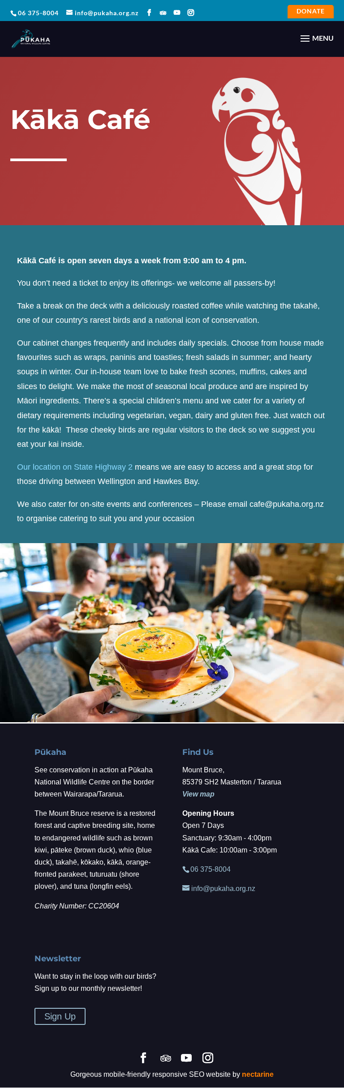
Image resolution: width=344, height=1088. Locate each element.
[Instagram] (191, 12)
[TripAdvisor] (163, 13)
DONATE (311, 12)
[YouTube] (177, 12)
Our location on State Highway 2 (75, 467)
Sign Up (60, 1016)
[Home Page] (31, 38)
